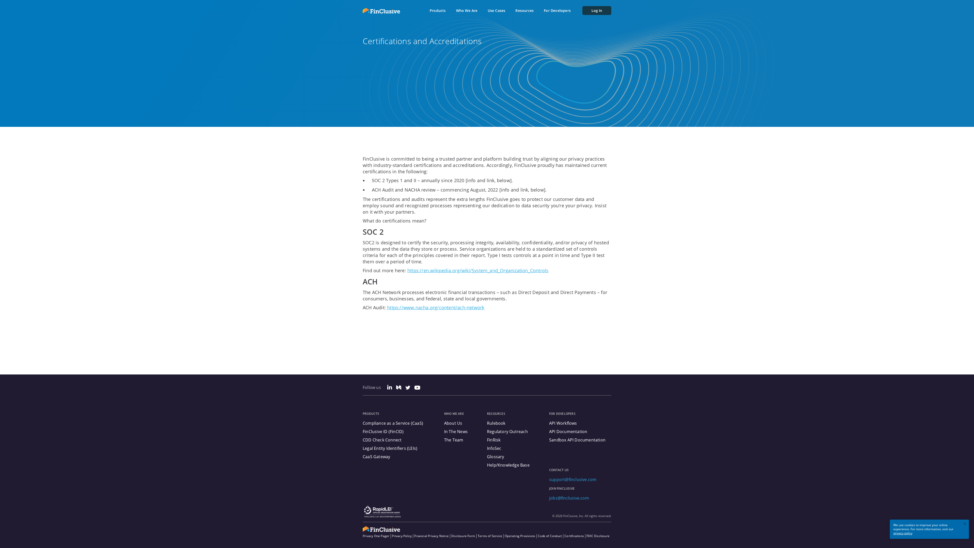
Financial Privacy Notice (431, 536)
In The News (456, 431)
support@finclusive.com (572, 479)
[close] (965, 524)
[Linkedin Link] (389, 388)
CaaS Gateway (376, 456)
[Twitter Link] (407, 388)
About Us (453, 423)
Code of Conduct (550, 536)
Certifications (574, 536)
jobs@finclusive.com (569, 498)
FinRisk (493, 440)
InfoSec (494, 448)
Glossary (495, 456)
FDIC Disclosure (598, 536)
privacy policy (902, 533)
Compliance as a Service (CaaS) (393, 423)
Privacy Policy (402, 536)
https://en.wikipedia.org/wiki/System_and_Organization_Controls (477, 270)
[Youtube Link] (417, 388)
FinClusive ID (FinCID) (383, 431)
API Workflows (563, 423)
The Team (453, 440)
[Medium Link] (398, 388)
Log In (597, 10)
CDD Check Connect (382, 440)
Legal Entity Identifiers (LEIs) (390, 448)
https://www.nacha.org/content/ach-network (435, 307)
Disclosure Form (463, 536)
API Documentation (568, 431)
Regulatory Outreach (507, 431)
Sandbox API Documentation (577, 440)
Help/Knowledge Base (508, 465)
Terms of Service (490, 536)
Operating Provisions (520, 536)
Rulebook (496, 423)
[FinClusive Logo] (381, 10)
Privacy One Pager (376, 536)
